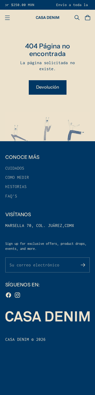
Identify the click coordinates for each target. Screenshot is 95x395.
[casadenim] (47, 17)
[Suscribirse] (83, 265)
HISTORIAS (16, 186)
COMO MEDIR (17, 177)
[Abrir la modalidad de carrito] (87, 17)
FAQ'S (11, 196)
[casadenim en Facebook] (8, 295)
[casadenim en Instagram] (17, 295)
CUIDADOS (14, 168)
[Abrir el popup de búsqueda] (77, 17)
